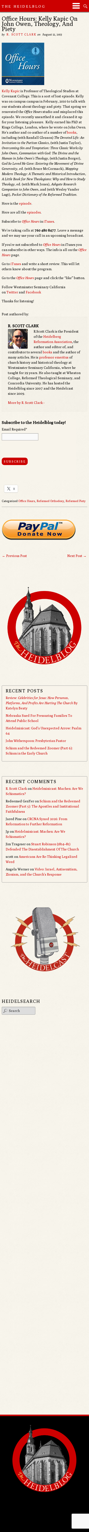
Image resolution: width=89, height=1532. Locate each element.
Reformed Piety (76, 501)
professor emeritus (53, 357)
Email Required (14, 429)
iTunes (49, 221)
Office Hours (30, 221)
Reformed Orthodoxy (50, 501)
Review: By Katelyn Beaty (42, 703)
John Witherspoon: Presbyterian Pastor (36, 741)
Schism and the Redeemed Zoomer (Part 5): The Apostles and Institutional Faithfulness (43, 806)
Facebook (33, 292)
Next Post (77, 556)
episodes (34, 212)
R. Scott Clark (21, 34)
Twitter (12, 292)
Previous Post (14, 556)
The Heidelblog (23, 6)
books (71, 132)
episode (25, 203)
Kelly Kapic (11, 91)
